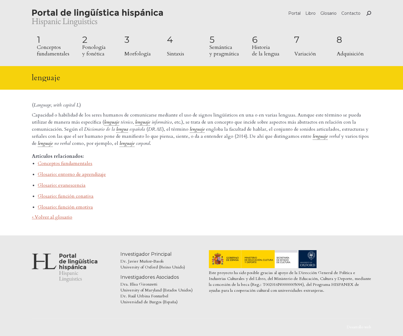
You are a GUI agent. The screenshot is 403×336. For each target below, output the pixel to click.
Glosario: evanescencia (62, 185)
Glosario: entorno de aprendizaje (72, 174)
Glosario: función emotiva (65, 207)
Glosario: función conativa (66, 196)
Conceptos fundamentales (65, 163)
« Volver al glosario (52, 217)
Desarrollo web (359, 327)
